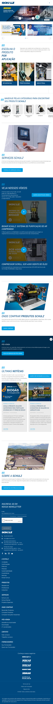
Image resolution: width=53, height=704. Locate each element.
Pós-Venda (6, 619)
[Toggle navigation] (49, 3)
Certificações (6, 564)
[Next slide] (33, 18)
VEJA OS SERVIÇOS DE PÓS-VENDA (12, 353)
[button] (22, 18)
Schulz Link (5, 598)
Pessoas (4, 569)
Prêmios (4, 566)
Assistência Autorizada (9, 622)
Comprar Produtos (7, 612)
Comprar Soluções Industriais (11, 614)
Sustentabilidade (7, 571)
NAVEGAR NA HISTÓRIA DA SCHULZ (13, 488)
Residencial (5, 585)
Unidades (5, 562)
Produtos (5, 582)
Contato (5, 632)
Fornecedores (7, 642)
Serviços (5, 595)
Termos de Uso (13, 516)
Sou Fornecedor (6, 645)
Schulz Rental (6, 600)
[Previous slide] (20, 18)
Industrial (5, 590)
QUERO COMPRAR (8, 328)
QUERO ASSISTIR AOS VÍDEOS (41, 195)
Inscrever (6, 528)
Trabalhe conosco (7, 637)
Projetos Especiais (7, 602)
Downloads (5, 625)
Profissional (5, 588)
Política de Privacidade (21, 516)
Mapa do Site (26, 689)
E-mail (3, 511)
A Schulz (5, 559)
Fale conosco (6, 635)
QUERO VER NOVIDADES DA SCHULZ (40, 376)
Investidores (5, 573)
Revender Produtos (8, 610)
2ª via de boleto (6, 627)
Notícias (4, 575)
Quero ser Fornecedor (8, 647)
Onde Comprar (7, 607)
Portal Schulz (6, 577)
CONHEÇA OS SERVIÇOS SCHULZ (12, 170)
